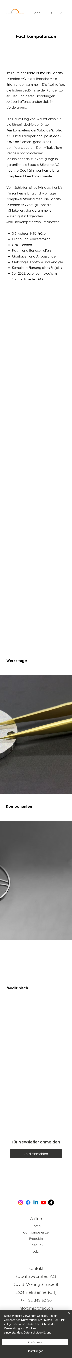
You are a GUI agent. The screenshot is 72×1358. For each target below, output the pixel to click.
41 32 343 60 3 (36, 1300)
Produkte (36, 1238)
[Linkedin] (36, 1202)
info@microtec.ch (36, 1308)
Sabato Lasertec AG (27, 279)
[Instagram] (21, 1202)
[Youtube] (43, 1202)
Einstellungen (34, 1351)
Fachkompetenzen (36, 1232)
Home (36, 1226)
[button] (36, 1153)
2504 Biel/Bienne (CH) (36, 1292)
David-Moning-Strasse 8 (36, 1284)
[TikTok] (51, 1202)
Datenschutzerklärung (37, 1332)
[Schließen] (66, 1315)
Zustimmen (35, 1342)
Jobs (36, 1251)
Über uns (36, 1245)
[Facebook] (28, 1202)
